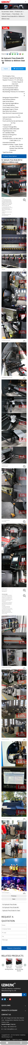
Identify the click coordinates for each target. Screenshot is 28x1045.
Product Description (10, 156)
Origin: (4, 131)
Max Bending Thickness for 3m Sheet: (13, 91)
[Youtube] (10, 999)
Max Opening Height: (8, 103)
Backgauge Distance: (8, 97)
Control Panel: (7, 88)
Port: (4, 76)
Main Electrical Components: (10, 113)
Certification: (6, 138)
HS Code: (5, 133)
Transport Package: (8, 127)
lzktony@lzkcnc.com (12, 1029)
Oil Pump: (5, 119)
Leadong (20, 1039)
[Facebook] (2, 999)
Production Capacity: (8, 78)
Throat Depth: (7, 105)
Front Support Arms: (8, 107)
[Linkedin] (5, 999)
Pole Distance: (6, 99)
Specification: (6, 129)
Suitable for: (6, 144)
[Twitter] (7, 999)
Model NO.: (6, 86)
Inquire (6, 69)
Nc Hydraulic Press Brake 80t (10, 907)
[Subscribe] (24, 994)
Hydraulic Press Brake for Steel (11, 910)
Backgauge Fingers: (8, 109)
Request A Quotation (14, 948)
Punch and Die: (7, 121)
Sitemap (8, 1039)
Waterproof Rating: (8, 134)
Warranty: (5, 136)
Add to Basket (19, 69)
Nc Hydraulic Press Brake (9, 904)
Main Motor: (6, 111)
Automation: (6, 142)
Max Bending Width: (8, 90)
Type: (4, 152)
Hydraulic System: (7, 117)
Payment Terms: (7, 80)
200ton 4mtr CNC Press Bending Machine (9, 967)
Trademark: (6, 125)
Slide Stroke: (6, 101)
